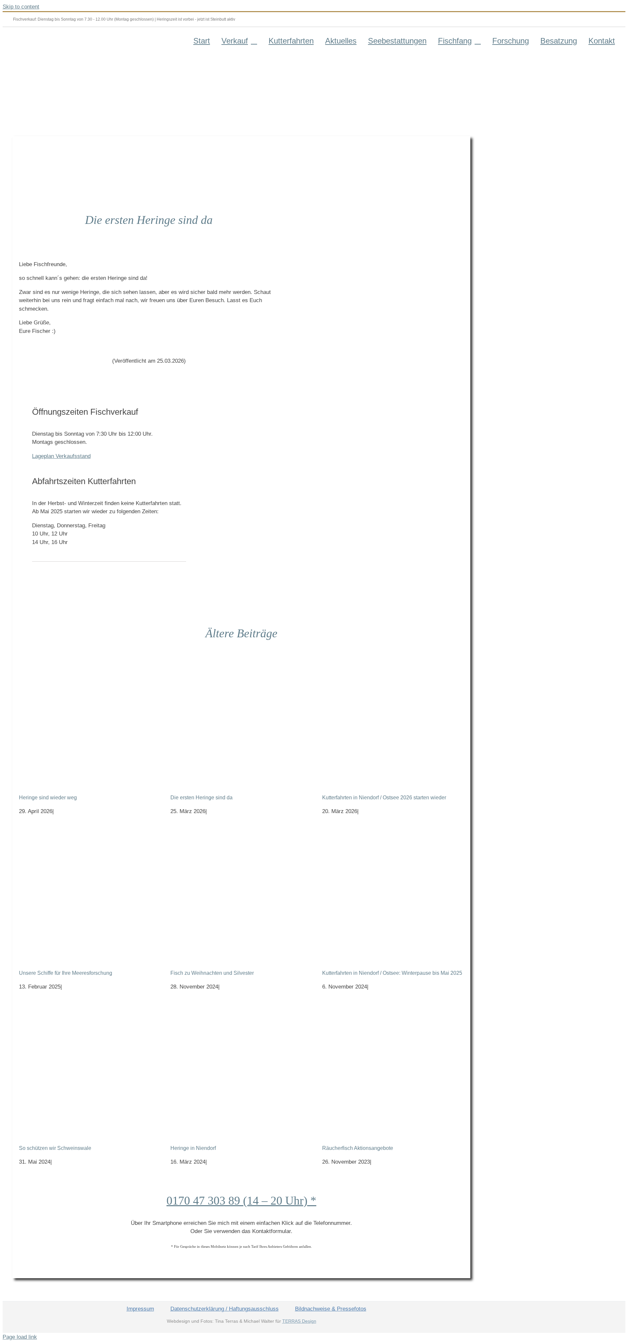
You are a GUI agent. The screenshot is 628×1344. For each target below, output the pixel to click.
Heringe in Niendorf (193, 1148)
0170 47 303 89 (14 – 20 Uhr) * (241, 1200)
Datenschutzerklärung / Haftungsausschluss (224, 1309)
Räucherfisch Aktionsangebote (357, 1148)
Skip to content (21, 7)
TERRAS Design (299, 1321)
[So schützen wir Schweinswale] (90, 1067)
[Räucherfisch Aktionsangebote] (393, 1067)
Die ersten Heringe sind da (201, 797)
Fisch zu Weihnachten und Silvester (212, 973)
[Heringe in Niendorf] (241, 1067)
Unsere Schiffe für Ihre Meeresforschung (65, 973)
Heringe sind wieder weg (48, 797)
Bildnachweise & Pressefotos (330, 1309)
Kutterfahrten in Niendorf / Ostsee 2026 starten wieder (384, 797)
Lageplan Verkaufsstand (61, 456)
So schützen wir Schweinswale (55, 1148)
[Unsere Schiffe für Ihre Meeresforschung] (90, 892)
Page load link (20, 1337)
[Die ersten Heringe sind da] (241, 717)
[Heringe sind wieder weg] (90, 717)
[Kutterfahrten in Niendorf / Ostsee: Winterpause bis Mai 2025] (393, 892)
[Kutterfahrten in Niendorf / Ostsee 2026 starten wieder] (393, 717)
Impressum (140, 1309)
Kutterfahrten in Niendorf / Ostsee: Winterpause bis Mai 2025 (392, 973)
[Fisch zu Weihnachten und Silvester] (241, 892)
